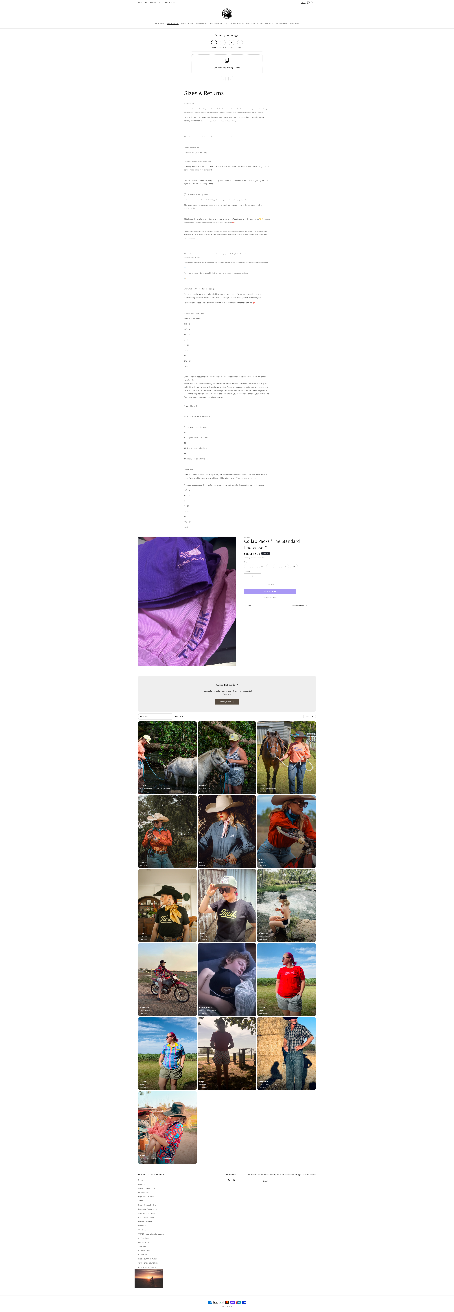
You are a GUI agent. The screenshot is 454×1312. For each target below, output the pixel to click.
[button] (308, 2)
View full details (298, 605)
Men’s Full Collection (146, 1217)
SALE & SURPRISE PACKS (147, 1259)
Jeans (140, 1201)
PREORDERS (142, 1226)
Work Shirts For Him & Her (148, 1213)
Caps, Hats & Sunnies (146, 1196)
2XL (286, 566)
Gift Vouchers (143, 1238)
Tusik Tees (142, 1246)
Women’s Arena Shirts (146, 1188)
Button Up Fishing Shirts (147, 1209)
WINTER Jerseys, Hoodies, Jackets (151, 1234)
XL (278, 566)
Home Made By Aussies (147, 1267)
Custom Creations (145, 1222)
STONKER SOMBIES (145, 1251)
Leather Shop (143, 1242)
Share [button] (249, 605)
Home (140, 1180)
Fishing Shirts (143, 1192)
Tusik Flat (229, 1306)
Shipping (247, 558)
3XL (295, 566)
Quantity (247, 572)
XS (249, 566)
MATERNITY (142, 1255)
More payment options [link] (270, 597)
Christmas (142, 1230)
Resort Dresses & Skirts (147, 1205)
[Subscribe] (297, 1180)
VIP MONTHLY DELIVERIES (147, 1263)
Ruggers (141, 1184)
